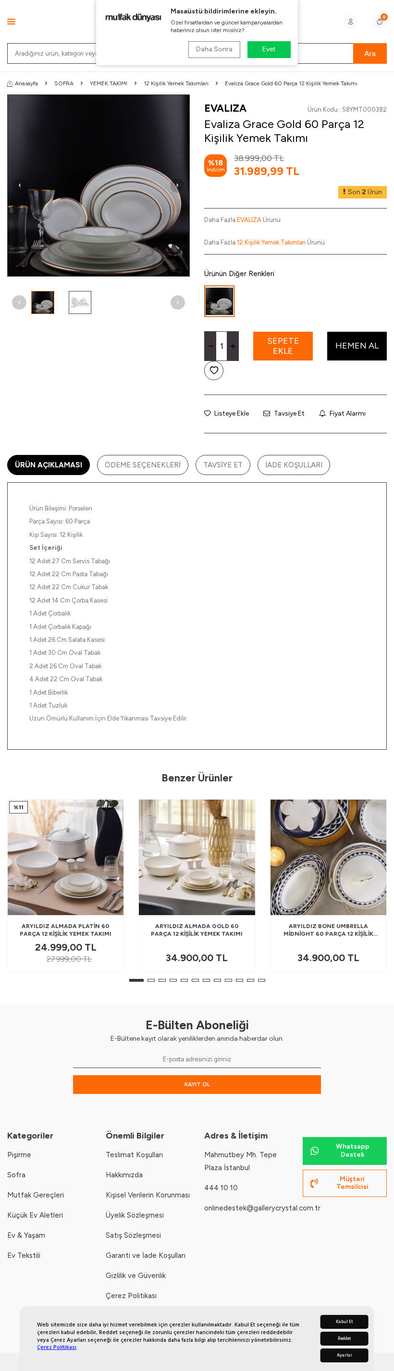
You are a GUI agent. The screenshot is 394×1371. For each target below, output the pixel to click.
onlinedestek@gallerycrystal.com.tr (262, 1208)
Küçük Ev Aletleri (35, 1215)
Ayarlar (344, 1355)
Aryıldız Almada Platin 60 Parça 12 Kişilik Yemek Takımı (65, 930)
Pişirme (19, 1154)
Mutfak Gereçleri (35, 1195)
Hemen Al (357, 345)
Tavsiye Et (288, 413)
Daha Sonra (214, 49)
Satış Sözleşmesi (133, 1235)
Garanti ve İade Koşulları (145, 1255)
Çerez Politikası (56, 1347)
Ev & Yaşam (26, 1235)
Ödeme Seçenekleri (143, 465)
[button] (19, 185)
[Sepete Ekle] (109, 904)
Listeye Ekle (231, 413)
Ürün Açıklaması (48, 465)
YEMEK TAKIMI (108, 83)
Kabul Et (344, 1321)
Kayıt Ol (197, 1084)
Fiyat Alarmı (347, 413)
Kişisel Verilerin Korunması (148, 1195)
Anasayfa (26, 83)
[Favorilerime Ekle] (93, 904)
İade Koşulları (293, 465)
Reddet (344, 1338)
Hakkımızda (124, 1175)
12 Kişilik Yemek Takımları (176, 83)
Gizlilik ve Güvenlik (136, 1275)
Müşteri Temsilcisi (352, 1183)
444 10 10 (221, 1188)
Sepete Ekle (283, 346)
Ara (370, 53)
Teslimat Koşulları (134, 1154)
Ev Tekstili (23, 1255)
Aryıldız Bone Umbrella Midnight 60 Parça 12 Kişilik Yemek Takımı (328, 930)
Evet (269, 49)
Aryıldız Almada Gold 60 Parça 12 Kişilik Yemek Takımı (197, 930)
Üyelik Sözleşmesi (135, 1215)
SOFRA (64, 83)
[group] (98, 185)
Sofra (16, 1175)
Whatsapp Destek (352, 1150)
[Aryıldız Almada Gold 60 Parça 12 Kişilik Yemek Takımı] (197, 857)
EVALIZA (225, 108)
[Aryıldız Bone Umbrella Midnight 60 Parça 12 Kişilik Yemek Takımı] (328, 857)
